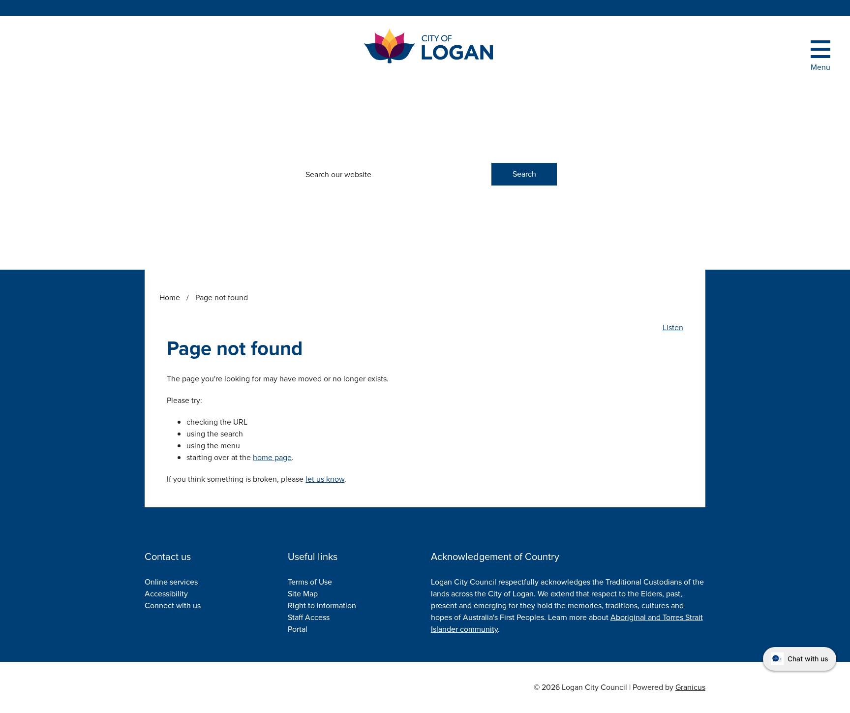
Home (169, 297)
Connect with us (173, 605)
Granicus (690, 687)
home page (272, 457)
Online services (171, 582)
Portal (297, 629)
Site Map (303, 593)
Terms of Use (310, 582)
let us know (324, 479)
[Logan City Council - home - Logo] (429, 46)
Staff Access (309, 617)
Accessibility (166, 593)
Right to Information (322, 605)
